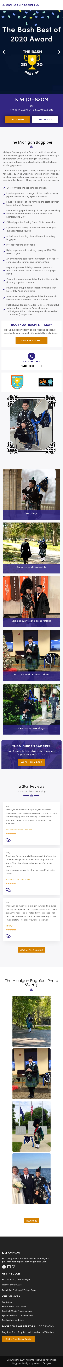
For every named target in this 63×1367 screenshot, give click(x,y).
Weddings (32, 513)
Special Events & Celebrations (17, 1315)
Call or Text (31, 361)
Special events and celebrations (31, 621)
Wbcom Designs (42, 1363)
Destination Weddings (31, 728)
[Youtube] (9, 1267)
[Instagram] (14, 1267)
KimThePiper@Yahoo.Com (22, 1290)
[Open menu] (59, 5)
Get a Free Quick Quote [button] (19, 1338)
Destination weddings (13, 1320)
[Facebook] (4, 1267)
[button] (3, 52)
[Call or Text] (31, 356)
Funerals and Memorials (31, 567)
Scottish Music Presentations (31, 674)
